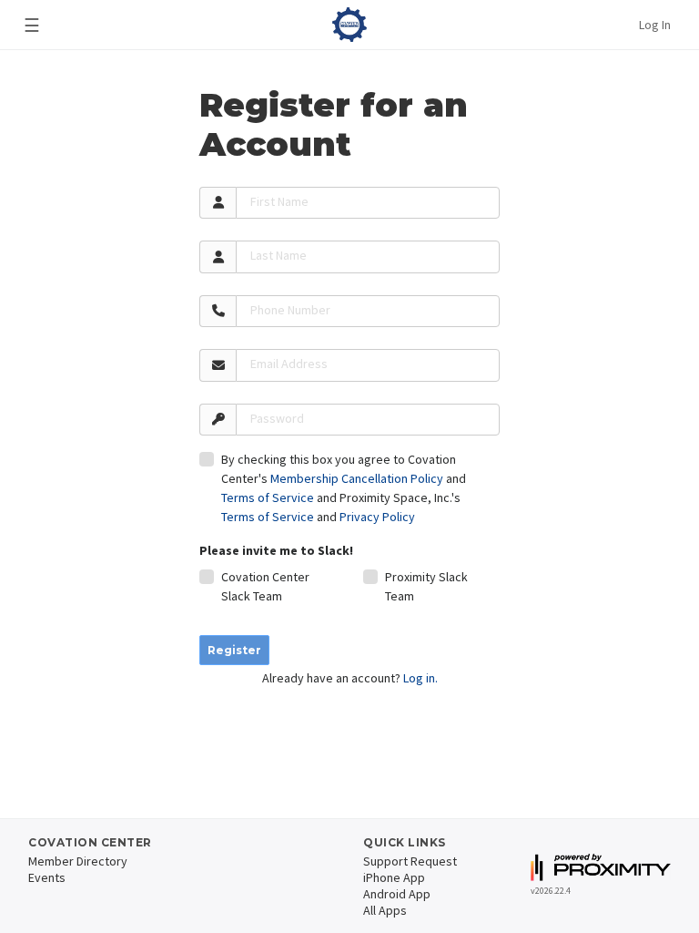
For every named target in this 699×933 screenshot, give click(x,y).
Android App (397, 894)
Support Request (410, 861)
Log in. (420, 678)
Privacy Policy (377, 516)
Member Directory (77, 861)
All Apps (385, 910)
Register (234, 650)
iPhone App (394, 877)
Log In (655, 24)
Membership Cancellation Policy (356, 478)
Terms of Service (267, 497)
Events (47, 877)
